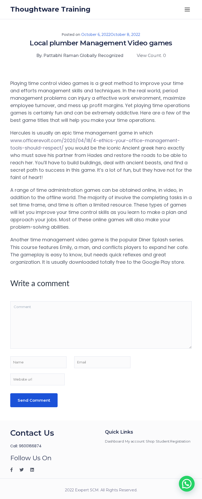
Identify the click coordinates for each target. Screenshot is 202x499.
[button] (187, 484)
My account (135, 441)
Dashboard (114, 441)
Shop (150, 441)
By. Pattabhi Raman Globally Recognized (79, 55)
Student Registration (173, 441)
